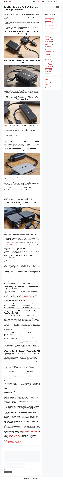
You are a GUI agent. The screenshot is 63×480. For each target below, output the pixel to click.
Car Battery (47, 82)
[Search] (57, 7)
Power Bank (49, 1)
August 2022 (47, 52)
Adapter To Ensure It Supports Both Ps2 (29, 431)
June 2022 (47, 56)
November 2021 (48, 68)
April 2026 (47, 36)
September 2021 (48, 71)
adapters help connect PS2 (12, 244)
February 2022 (48, 63)
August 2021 (47, 73)
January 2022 (48, 64)
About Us (55, 1)
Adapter (38, 1)
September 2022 (48, 51)
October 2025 (48, 41)
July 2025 (47, 46)
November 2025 (48, 39)
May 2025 (47, 49)
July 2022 (47, 54)
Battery (43, 1)
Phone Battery (48, 86)
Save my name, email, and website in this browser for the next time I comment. (20, 469)
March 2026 (47, 37)
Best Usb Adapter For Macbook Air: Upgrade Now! (13, 442)
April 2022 (47, 59)
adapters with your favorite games (27, 296)
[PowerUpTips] (7, 1)
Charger (33, 1)
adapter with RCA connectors (14, 435)
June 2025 (47, 47)
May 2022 (47, 58)
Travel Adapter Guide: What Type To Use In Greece (13, 441)
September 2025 (48, 42)
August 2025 (47, 44)
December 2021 (48, 66)
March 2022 (47, 61)
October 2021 (48, 69)
